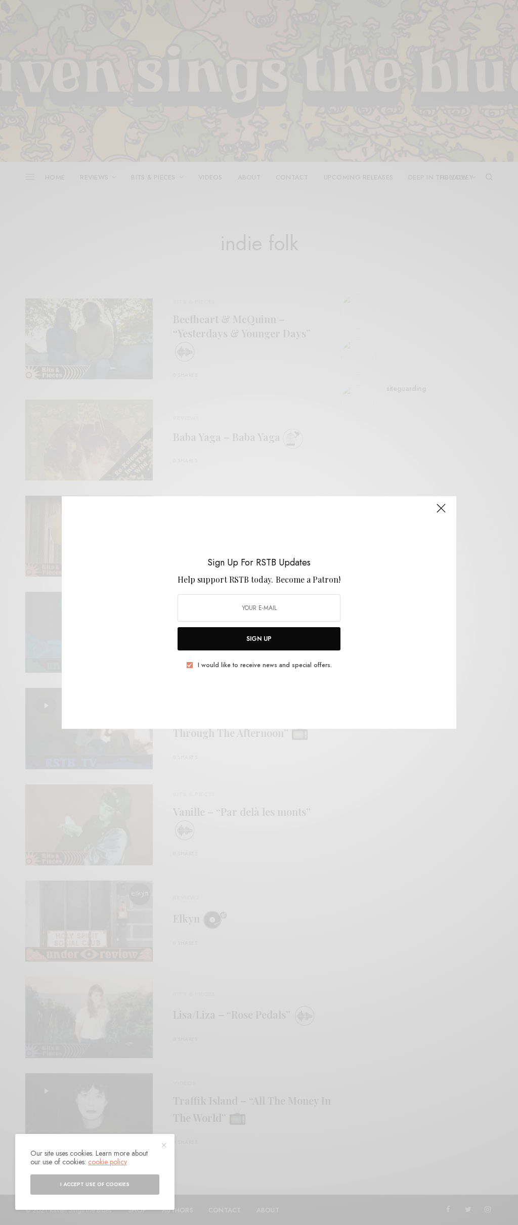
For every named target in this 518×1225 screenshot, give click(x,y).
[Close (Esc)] (441, 512)
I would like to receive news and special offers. (265, 665)
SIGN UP (259, 638)
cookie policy (107, 1162)
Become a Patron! (308, 579)
